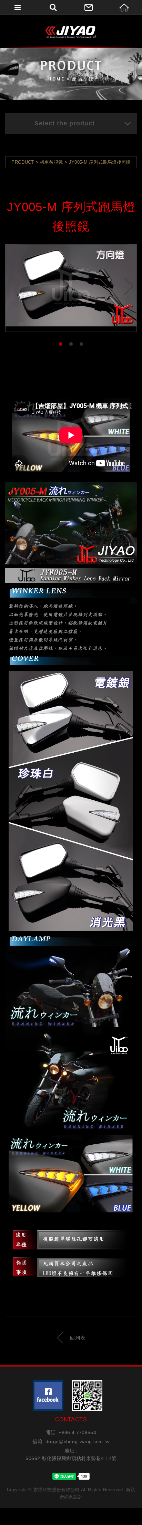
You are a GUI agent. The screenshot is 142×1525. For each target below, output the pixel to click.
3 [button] (81, 344)
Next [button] (128, 286)
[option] (71, 285)
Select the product (64, 123)
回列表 (77, 1338)
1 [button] (61, 344)
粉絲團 (48, 1395)
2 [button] (71, 344)
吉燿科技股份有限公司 (71, 32)
